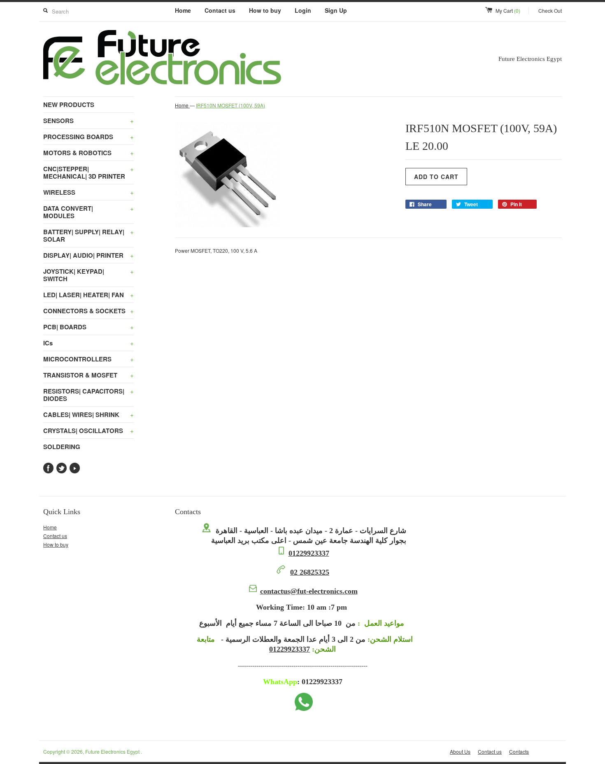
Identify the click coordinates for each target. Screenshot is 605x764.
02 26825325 (309, 572)
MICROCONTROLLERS (88, 358)
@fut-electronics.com (309, 591)
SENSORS (88, 120)
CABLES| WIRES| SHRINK (88, 414)
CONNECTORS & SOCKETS (88, 310)
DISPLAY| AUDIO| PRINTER (88, 255)
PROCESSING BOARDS (88, 136)
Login (303, 10)
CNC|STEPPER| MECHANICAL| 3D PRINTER (88, 172)
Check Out (550, 10)
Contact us (220, 10)
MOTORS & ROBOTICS (88, 152)
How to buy (265, 10)
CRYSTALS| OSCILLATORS (88, 430)
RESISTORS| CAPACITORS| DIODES (88, 395)
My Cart (508, 10)
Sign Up (336, 10)
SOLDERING (61, 446)
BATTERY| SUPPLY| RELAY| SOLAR (88, 235)
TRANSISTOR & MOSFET (88, 375)
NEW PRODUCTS (68, 104)
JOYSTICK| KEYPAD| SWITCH (88, 275)
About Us (460, 751)
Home (183, 10)
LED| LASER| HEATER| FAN (88, 294)
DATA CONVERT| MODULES (88, 212)
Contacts (519, 751)
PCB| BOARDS (88, 326)
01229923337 (309, 553)
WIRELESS (88, 192)
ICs (88, 342)
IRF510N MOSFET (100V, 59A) (230, 105)
